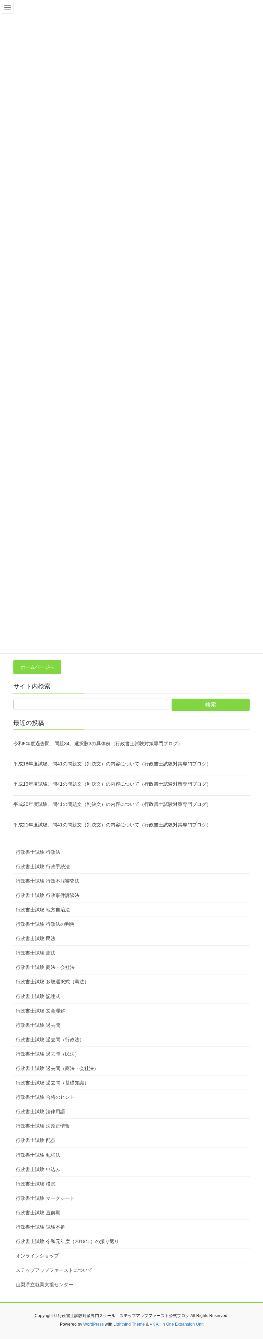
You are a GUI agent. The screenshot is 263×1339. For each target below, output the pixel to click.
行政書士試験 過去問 (38, 1025)
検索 (210, 705)
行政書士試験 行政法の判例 (45, 924)
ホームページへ (37, 667)
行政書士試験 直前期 (38, 1212)
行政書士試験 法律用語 (40, 1111)
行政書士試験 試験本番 (40, 1227)
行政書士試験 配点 (35, 1140)
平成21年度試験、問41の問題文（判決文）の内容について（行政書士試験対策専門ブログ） (112, 824)
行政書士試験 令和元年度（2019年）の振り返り (67, 1241)
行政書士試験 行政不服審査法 (47, 881)
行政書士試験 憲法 (35, 953)
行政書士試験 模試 (35, 1184)
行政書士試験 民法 (35, 938)
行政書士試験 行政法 (38, 852)
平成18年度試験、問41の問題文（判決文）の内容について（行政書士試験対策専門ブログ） (112, 763)
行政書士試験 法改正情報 (43, 1126)
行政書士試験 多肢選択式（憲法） (52, 981)
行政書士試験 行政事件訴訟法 (47, 895)
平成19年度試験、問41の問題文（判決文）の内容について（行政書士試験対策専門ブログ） (112, 784)
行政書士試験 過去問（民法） (47, 1054)
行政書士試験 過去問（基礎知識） (52, 1082)
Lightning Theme (129, 1324)
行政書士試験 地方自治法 (43, 909)
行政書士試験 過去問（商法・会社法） (57, 1068)
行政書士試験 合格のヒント (45, 1097)
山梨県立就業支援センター (44, 1284)
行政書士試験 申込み (38, 1169)
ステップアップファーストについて (54, 1270)
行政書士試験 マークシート (45, 1198)
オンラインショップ (37, 1255)
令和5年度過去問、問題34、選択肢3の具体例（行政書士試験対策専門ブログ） (98, 743)
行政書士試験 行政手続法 (43, 866)
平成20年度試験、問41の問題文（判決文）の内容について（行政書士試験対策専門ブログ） (112, 804)
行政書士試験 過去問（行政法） (50, 1039)
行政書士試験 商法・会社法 (45, 967)
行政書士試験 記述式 (38, 996)
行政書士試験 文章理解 (40, 1011)
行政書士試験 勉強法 (38, 1155)
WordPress (93, 1324)
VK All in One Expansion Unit (176, 1324)
